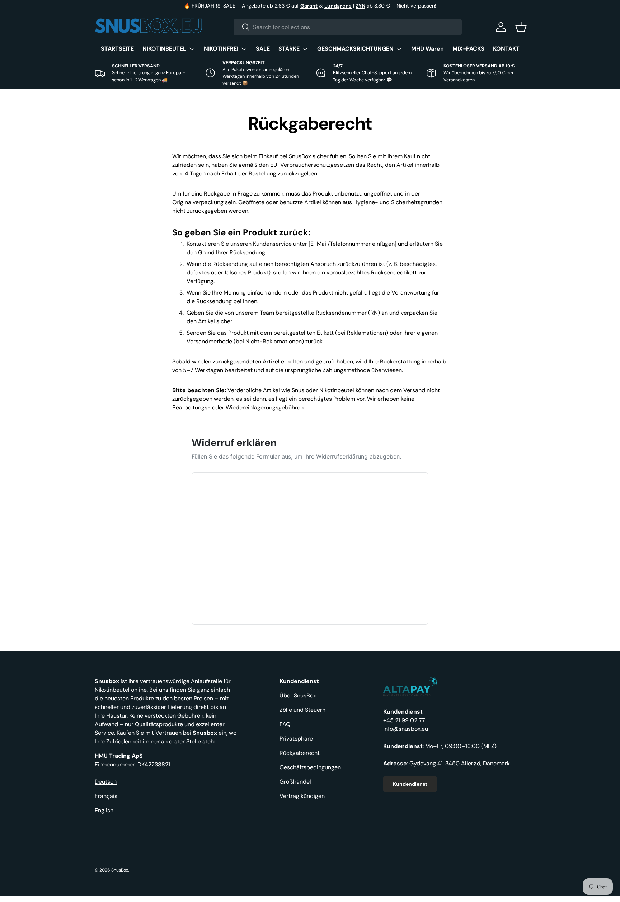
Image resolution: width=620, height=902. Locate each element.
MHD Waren (427, 48)
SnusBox (119, 870)
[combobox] (348, 27)
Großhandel (295, 781)
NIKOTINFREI (221, 48)
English (104, 810)
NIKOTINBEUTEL (164, 48)
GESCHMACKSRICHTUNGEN (355, 48)
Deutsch (106, 781)
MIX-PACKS (468, 48)
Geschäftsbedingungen (310, 767)
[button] (521, 27)
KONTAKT (506, 48)
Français (106, 796)
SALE (263, 48)
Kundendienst (410, 784)
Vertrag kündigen (302, 796)
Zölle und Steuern (302, 710)
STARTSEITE (117, 48)
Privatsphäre (296, 738)
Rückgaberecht (300, 753)
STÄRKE (289, 48)
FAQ (285, 724)
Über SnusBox (298, 695)
